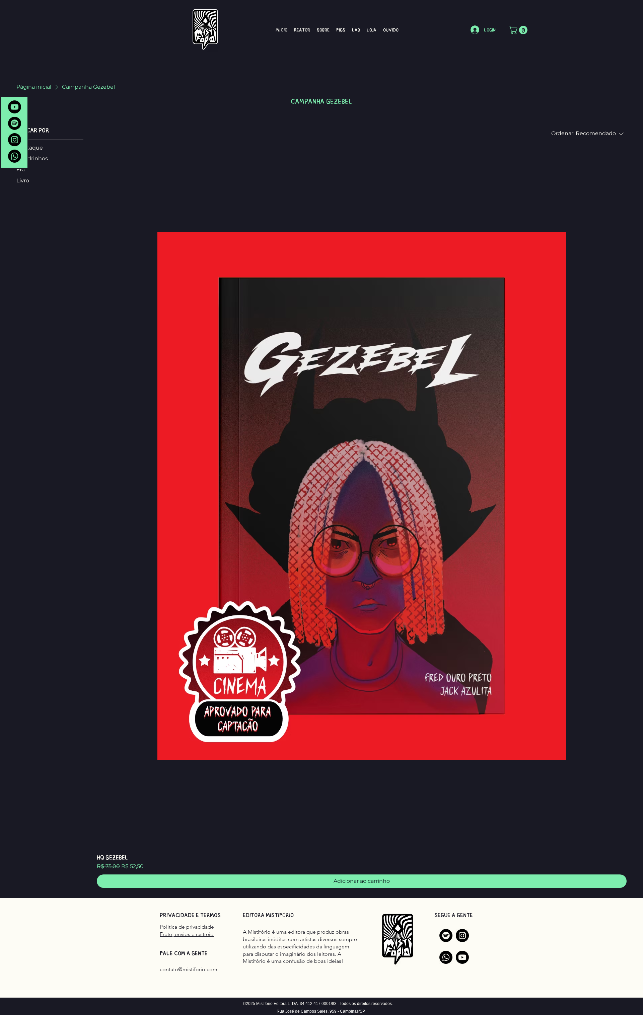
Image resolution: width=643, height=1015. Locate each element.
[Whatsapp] (14, 156)
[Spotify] (14, 123)
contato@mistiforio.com (188, 969)
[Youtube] (14, 106)
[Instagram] (14, 139)
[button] (519, 30)
